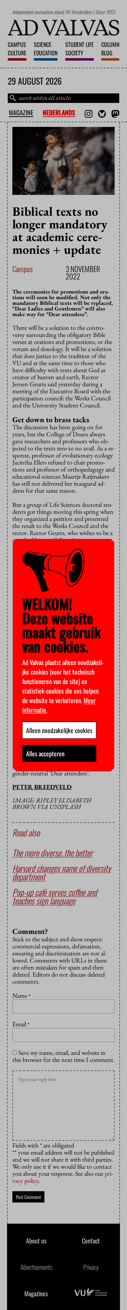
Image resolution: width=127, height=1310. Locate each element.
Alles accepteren (45, 753)
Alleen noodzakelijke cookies (59, 730)
